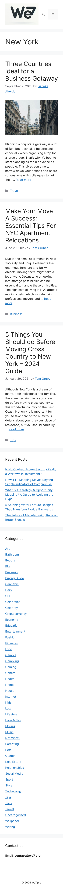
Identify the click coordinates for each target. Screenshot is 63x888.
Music (9, 732)
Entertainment (15, 631)
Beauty (10, 560)
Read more (23, 179)
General (10, 673)
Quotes (10, 756)
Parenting (12, 744)
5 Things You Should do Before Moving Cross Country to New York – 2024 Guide (30, 353)
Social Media (14, 773)
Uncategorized (15, 815)
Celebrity (11, 608)
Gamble (10, 655)
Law (8, 708)
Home (9, 685)
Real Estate (13, 761)
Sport (9, 779)
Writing (10, 827)
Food (8, 649)
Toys (8, 803)
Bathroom (12, 554)
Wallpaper (12, 821)
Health (10, 679)
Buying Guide (14, 578)
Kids (8, 702)
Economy (11, 619)
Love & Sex (13, 720)
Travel (14, 190)
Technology (13, 791)
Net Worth (12, 738)
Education (12, 625)
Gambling (12, 661)
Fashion (10, 637)
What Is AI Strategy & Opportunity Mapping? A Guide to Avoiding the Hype (29, 494)
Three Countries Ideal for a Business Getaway (31, 71)
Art (7, 548)
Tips (13, 440)
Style (8, 785)
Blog (8, 566)
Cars (8, 590)
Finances (11, 643)
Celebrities (12, 602)
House (9, 690)
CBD (8, 596)
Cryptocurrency (16, 613)
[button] (43, 14)
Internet (10, 696)
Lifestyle (11, 714)
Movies (10, 726)
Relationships (14, 767)
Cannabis (12, 584)
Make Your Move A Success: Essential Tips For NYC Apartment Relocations (30, 225)
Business (16, 314)
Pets (8, 750)
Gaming (10, 667)
